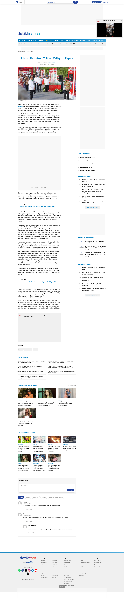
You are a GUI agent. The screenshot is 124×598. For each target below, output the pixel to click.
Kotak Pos (81, 566)
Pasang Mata (67, 562)
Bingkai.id (66, 575)
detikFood (54, 562)
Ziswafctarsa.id (67, 577)
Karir (80, 564)
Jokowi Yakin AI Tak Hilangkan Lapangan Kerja (30, 371)
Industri (62, 40)
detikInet (43, 566)
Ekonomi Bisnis (31, 40)
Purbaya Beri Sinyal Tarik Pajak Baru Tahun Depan (94, 242)
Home (23, 40)
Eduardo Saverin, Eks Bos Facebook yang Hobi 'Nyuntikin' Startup (38, 283)
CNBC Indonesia (98, 562)
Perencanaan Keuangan (78, 40)
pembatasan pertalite (87, 164)
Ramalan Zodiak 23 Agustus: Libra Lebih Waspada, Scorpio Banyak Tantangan (38, 449)
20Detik (53, 571)
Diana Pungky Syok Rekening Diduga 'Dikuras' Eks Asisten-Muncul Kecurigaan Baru (46, 403)
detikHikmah (55, 575)
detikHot (43, 569)
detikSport (43, 571)
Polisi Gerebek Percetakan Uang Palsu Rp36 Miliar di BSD (94, 202)
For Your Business (24, 44)
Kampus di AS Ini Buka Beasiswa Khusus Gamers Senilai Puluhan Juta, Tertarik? (61, 361)
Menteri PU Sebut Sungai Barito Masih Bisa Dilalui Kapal (94, 185)
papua (35, 349)
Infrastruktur (48, 40)
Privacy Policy (82, 573)
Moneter (94, 40)
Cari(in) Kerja (42, 44)
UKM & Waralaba (71, 44)
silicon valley (28, 349)
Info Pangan (61, 44)
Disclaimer (81, 575)
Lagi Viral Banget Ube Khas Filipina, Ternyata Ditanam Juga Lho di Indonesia (54, 468)
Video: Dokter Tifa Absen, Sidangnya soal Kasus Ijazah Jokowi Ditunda (111, 22)
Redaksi (81, 560)
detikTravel (54, 560)
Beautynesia (97, 566)
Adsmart (33, 44)
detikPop (54, 577)
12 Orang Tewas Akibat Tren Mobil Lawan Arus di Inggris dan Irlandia (69, 448)
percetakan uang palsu (87, 157)
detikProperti (44, 577)
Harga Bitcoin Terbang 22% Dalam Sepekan (93, 197)
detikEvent (66, 566)
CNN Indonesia (97, 560)
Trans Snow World (68, 571)
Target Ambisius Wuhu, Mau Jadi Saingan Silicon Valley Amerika (61, 371)
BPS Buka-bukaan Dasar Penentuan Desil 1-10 (93, 180)
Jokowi (20, 106)
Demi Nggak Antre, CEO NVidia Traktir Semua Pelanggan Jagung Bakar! (30, 377)
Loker (89, 40)
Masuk (104, 2)
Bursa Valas (81, 44)
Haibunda (96, 564)
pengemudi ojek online (87, 170)
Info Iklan (81, 571)
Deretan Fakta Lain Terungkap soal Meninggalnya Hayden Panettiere (26, 423)
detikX (53, 569)
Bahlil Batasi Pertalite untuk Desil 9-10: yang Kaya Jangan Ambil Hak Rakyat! (95, 254)
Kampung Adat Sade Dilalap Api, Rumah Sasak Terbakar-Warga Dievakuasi (54, 449)
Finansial (40, 40)
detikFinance (21, 51)
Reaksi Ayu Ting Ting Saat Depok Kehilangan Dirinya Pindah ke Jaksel (65, 403)
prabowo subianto (86, 167)
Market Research (91, 44)
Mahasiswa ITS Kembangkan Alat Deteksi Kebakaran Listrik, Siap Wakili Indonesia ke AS (60, 366)
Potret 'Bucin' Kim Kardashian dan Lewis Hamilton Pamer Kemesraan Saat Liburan (26, 403)
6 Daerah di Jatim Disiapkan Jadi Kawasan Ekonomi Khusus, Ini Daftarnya (39, 468)
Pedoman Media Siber (84, 562)
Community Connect (69, 585)
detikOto (43, 575)
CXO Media (97, 571)
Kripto (68, 40)
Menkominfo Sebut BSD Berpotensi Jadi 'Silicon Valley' (38, 206)
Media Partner (82, 569)
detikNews (43, 560)
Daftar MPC (96, 2)
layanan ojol (84, 161)
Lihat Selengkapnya (91, 207)
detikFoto (54, 573)
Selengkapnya (71, 385)
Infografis (100, 44)
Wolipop (54, 566)
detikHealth (54, 564)
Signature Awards (68, 569)
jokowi (20, 349)
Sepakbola (43, 573)
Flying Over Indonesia (69, 579)
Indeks (101, 40)
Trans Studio (67, 573)
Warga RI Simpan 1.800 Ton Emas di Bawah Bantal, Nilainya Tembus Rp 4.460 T (95, 247)
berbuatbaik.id (67, 560)
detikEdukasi (44, 562)
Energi (56, 40)
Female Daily (97, 569)
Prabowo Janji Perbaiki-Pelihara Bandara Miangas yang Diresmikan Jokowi (31, 361)
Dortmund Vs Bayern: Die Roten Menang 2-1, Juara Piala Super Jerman (24, 449)
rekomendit (67, 583)
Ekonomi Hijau (51, 44)
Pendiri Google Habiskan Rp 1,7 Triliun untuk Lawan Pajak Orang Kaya (30, 366)
